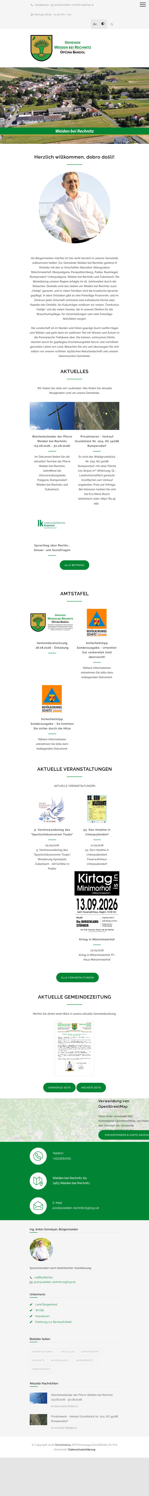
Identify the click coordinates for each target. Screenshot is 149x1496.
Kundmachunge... (43, 1351)
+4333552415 (41, 4)
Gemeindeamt (90, 1351)
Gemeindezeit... (42, 1369)
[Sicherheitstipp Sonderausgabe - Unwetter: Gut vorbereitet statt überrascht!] (96, 622)
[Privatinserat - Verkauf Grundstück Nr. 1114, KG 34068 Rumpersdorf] (96, 416)
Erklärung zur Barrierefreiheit (53, 1321)
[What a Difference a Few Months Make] (38, 1398)
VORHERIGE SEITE (59, 1087)
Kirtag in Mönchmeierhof (97, 939)
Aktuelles (68, 1351)
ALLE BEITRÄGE (74, 565)
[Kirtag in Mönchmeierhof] (96, 902)
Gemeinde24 (63, 1444)
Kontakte (38, 1360)
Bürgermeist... (85, 1360)
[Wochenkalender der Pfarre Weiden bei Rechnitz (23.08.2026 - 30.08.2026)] (52, 416)
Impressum (42, 1316)
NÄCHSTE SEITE (91, 1087)
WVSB (39, 1310)
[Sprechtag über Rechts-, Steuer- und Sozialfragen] (52, 525)
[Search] (111, 24)
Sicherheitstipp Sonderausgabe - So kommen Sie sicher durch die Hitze (52, 724)
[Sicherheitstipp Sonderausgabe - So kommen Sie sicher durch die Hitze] (52, 699)
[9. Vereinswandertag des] (52, 809)
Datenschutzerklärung (81, 1449)
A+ (95, 24)
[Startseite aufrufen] (61, 48)
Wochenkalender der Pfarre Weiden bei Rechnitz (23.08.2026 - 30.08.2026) (52, 441)
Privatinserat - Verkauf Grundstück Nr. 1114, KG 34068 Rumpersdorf (97, 441)
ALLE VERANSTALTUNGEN (77, 977)
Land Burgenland (46, 1304)
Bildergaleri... (60, 1360)
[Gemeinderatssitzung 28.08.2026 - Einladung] (52, 622)
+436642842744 (43, 1277)
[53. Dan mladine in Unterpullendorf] (96, 809)
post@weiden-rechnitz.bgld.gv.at (74, 4)
